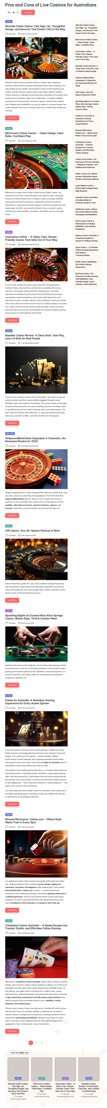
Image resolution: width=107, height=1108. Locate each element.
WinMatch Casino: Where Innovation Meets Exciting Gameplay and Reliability (87, 212)
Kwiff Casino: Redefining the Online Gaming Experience (86, 264)
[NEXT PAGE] (42, 1043)
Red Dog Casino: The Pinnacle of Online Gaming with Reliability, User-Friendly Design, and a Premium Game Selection (87, 278)
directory (10, 434)
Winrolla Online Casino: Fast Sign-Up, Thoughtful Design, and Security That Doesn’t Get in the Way (35, 28)
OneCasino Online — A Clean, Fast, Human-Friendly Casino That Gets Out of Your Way (31, 238)
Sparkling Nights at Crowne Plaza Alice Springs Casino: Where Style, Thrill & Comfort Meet (34, 617)
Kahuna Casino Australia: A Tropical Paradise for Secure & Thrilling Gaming (87, 238)
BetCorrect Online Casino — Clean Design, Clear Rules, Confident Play (34, 135)
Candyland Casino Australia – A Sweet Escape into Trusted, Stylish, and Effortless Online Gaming (36, 927)
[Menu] (9, 12)
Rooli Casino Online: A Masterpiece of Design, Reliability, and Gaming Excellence (85, 225)
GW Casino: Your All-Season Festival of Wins (32, 530)
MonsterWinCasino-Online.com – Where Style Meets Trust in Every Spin (33, 821)
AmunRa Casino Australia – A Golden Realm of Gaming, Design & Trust (87, 200)
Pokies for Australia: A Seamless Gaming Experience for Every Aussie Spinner (30, 702)
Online (8, 21)
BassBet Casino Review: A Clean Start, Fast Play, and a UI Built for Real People (35, 337)
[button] (28, 12)
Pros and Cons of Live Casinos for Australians (50, 5)
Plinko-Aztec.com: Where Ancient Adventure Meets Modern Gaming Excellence (87, 176)
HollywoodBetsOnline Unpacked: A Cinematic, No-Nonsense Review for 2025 (36, 440)
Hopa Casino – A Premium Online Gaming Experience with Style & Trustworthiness (87, 251)
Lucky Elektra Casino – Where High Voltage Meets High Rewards (87, 188)
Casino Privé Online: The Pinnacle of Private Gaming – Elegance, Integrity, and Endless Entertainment (87, 163)
